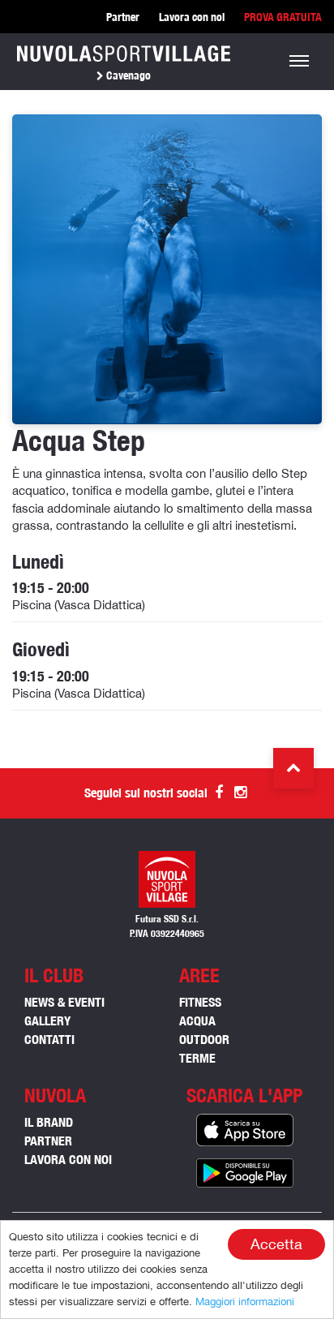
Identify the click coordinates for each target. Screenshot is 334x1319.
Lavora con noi (192, 17)
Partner (122, 17)
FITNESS (200, 1002)
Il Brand (48, 1122)
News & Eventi (64, 1002)
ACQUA (197, 1021)
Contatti (49, 1039)
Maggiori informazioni (244, 1301)
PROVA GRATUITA (283, 17)
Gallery (47, 1021)
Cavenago (127, 75)
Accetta (276, 1243)
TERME (197, 1058)
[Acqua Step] (167, 268)
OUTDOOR (204, 1039)
